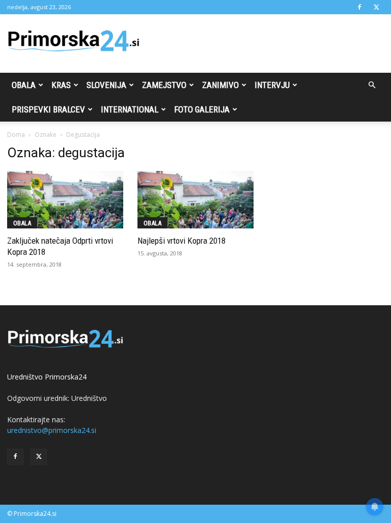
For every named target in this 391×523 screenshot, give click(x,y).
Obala (24, 85)
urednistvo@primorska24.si (51, 430)
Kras (61, 85)
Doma (16, 134)
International (129, 109)
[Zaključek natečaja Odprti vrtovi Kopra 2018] (65, 199)
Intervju (272, 85)
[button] (371, 85)
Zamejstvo (164, 85)
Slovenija (106, 85)
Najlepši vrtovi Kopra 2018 (181, 241)
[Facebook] (359, 7)
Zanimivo (220, 85)
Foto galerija (202, 109)
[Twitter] (376, 7)
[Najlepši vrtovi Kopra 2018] (195, 199)
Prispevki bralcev (48, 109)
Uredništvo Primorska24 (47, 377)
